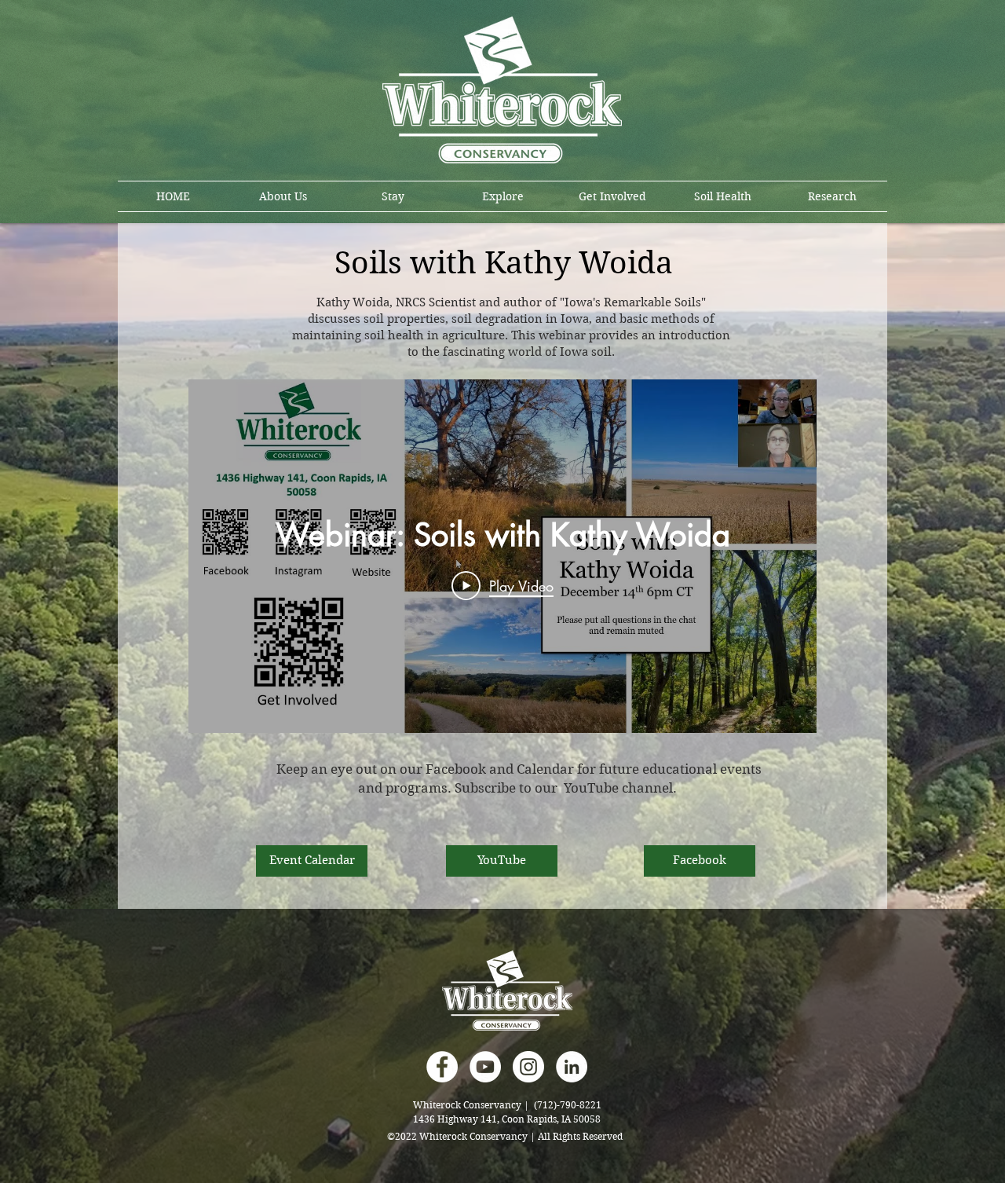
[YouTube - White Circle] (485, 1066)
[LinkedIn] (571, 1066)
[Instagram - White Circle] (528, 1066)
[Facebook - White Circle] (442, 1066)
